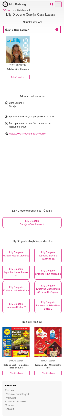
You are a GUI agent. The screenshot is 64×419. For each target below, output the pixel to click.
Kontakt (9, 409)
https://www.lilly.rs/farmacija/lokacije (27, 133)
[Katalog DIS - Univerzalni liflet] (48, 342)
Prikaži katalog (17, 77)
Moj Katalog (17, 4)
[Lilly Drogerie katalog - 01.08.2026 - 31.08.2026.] (18, 49)
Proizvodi (10, 398)
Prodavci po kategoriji (17, 394)
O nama (9, 405)
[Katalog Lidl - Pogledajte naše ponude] (16, 342)
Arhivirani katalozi (15, 401)
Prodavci (10, 390)
